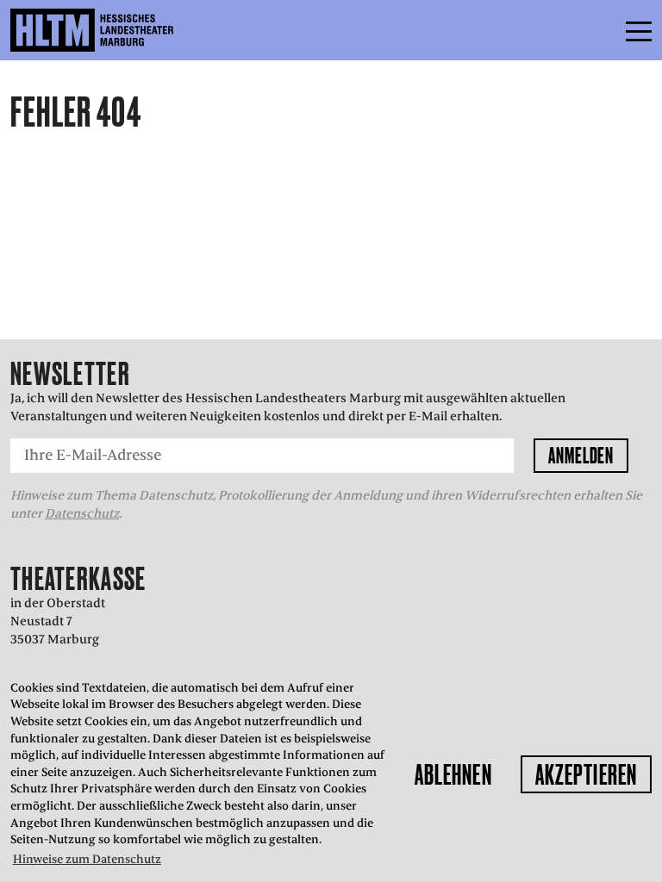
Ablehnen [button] (453, 774)
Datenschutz (82, 513)
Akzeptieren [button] (586, 774)
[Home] (128, 30)
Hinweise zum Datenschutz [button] (87, 859)
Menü (600, 30)
